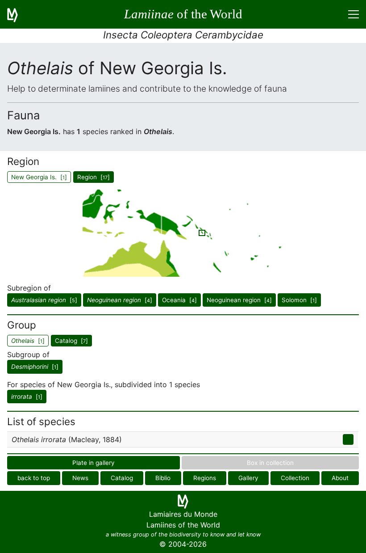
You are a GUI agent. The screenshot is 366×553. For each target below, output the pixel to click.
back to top (33, 477)
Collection (295, 477)
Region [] (93, 177)
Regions (204, 477)
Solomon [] (299, 300)
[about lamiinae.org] (18, 14)
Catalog (122, 477)
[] (44, 300)
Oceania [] (179, 300)
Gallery (248, 477)
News (80, 477)
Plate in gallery (93, 462)
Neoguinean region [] (239, 300)
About (340, 477)
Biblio (163, 477)
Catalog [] (71, 340)
